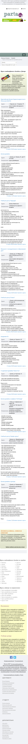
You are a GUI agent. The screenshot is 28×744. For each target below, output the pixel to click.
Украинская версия (9, 661)
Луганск (3, 578)
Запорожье (4, 569)
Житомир (3, 567)
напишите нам (4, 628)
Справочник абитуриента (8, 691)
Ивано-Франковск (6, 571)
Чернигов (18, 579)
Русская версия (19, 661)
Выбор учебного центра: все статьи (15, 547)
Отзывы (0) (10, 292)
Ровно (18, 566)
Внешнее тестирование (8, 683)
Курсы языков (6, 703)
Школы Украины (6, 713)
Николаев (3, 583)
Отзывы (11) (9, 476)
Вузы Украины (6, 681)
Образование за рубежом (9, 706)
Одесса (18, 562)
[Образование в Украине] (13, 14)
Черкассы (19, 578)
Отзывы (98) (9, 244)
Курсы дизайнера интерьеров (9, 592)
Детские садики (6, 730)
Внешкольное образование (9, 689)
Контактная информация (5, 736)
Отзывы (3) (10, 431)
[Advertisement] (14, 36)
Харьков (18, 573)
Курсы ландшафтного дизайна (9, 597)
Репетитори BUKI (6, 728)
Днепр (3, 564)
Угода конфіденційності (17, 664)
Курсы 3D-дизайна (6, 595)
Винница (3, 562)
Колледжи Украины (7, 684)
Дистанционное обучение (9, 710)
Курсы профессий (7, 705)
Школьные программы (8, 693)
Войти (24, 8)
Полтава (18, 564)
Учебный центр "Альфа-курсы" (10, 436)
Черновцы (19, 581)
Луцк (2, 579)
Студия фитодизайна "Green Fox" (10, 371)
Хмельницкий (19, 576)
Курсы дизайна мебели (7, 598)
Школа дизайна (5, 154)
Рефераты (5, 711)
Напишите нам (4, 644)
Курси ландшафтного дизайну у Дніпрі (13, 675)
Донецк (3, 566)
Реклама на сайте (6, 738)
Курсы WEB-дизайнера (7, 593)
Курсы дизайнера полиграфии (9, 590)
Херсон (18, 574)
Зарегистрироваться (13, 8)
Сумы (17, 567)
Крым (2, 576)
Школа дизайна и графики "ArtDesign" (11, 399)
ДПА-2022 (4, 723)
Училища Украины (7, 686)
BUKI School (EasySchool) (5, 726)
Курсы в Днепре (5, 58)
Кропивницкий (5, 574)
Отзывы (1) (10, 196)
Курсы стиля (4, 600)
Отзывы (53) (9, 149)
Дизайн (13, 58)
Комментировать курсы (19, 149)
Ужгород (18, 571)
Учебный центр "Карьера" (8, 200)
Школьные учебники (7, 708)
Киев (2, 573)
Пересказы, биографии (8, 688)
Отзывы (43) (9, 331)
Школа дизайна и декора (8, 481)
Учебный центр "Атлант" (8, 297)
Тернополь (19, 569)
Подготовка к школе (7, 733)
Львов (3, 581)
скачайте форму (5, 647)
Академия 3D (4, 336)
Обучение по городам (7, 732)
